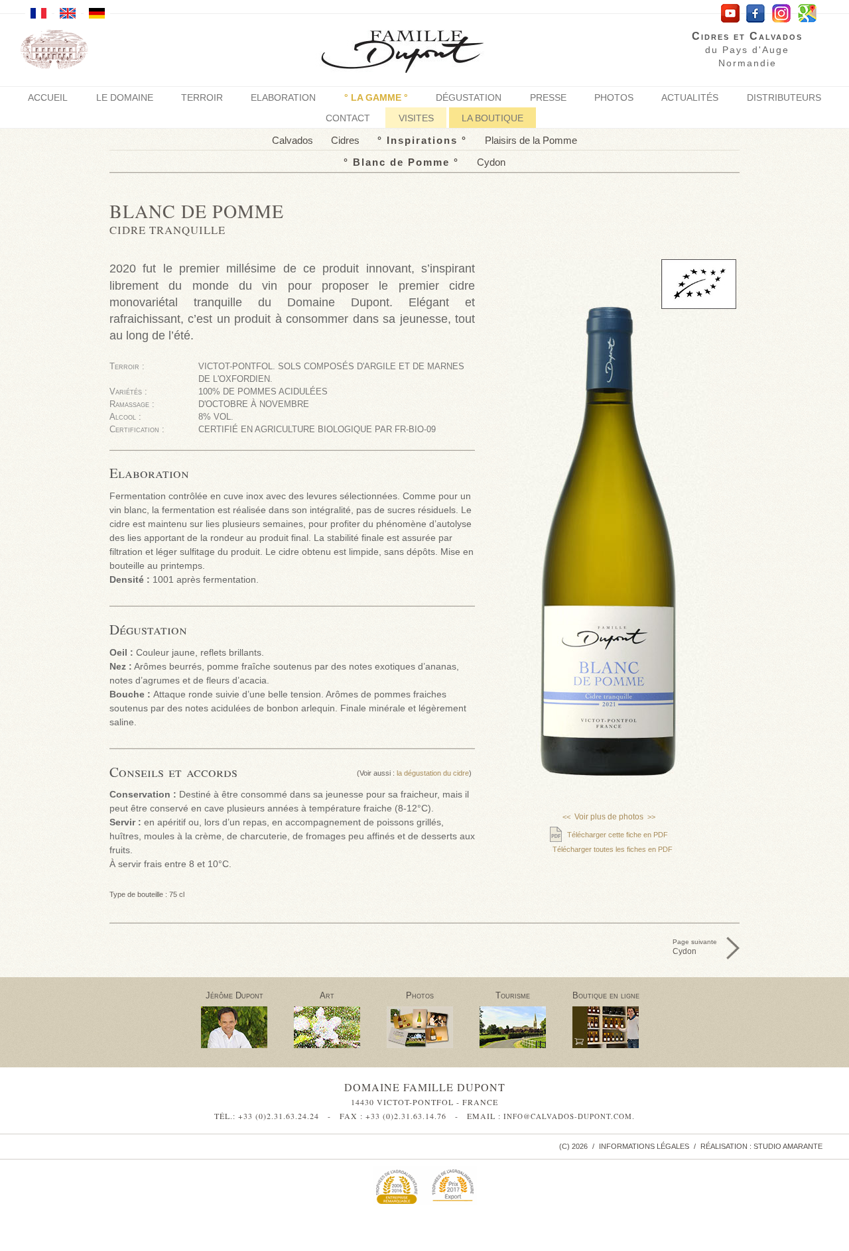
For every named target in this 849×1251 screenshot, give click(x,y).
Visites (416, 118)
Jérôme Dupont (234, 995)
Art (327, 995)
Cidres (345, 140)
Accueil (48, 97)
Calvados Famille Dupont (413, 53)
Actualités (689, 97)
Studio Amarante (787, 1146)
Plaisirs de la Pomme (531, 140)
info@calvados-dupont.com (567, 1116)
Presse (548, 97)
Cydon (491, 162)
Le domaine (124, 97)
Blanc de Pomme (401, 162)
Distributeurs (784, 97)
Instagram (781, 13)
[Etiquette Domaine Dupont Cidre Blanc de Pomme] (608, 672)
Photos (613, 97)
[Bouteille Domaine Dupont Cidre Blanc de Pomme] (609, 524)
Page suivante (695, 947)
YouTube (730, 13)
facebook (755, 13)
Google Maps (807, 13)
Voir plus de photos (608, 816)
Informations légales (644, 1146)
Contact (348, 118)
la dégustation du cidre (433, 773)
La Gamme (376, 97)
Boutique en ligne (605, 995)
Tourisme (512, 995)
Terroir (202, 97)
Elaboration (283, 97)
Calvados (292, 140)
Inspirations (422, 140)
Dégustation (468, 97)
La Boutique (492, 118)
